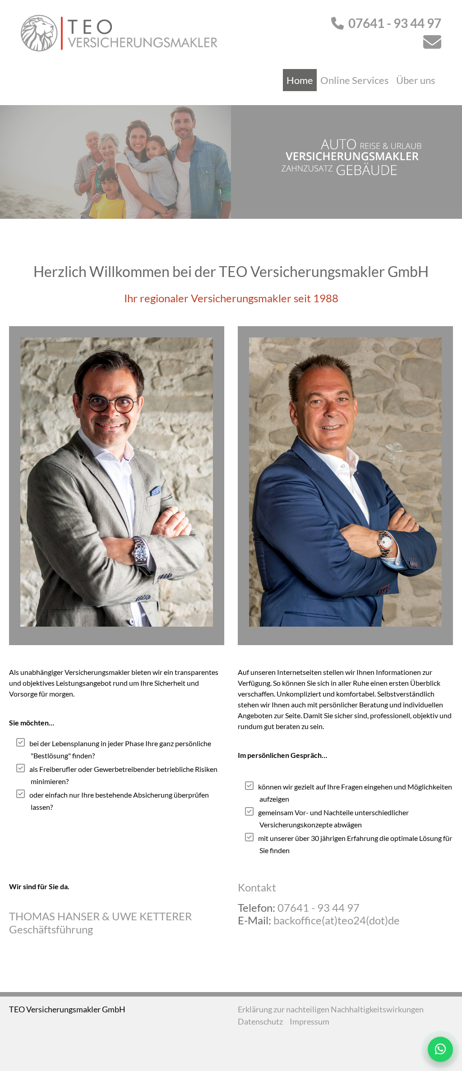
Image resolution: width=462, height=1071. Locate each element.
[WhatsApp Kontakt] (440, 1049)
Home (299, 80)
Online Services (354, 80)
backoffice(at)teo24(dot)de (336, 920)
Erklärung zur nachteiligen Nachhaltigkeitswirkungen (331, 1009)
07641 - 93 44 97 (394, 23)
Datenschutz (260, 1021)
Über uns (415, 80)
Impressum (309, 1021)
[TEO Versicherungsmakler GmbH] (119, 32)
